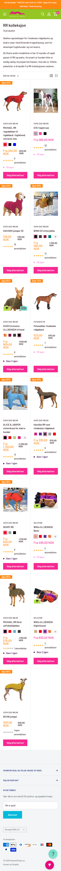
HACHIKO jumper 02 (13, 230)
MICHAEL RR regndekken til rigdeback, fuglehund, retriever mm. (14, 133)
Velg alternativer (15, 175)
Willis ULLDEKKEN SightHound (43, 624)
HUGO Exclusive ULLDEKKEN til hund (13, 328)
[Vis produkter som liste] (56, 75)
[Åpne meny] (4, 14)
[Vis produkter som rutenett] (51, 75)
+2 (25, 438)
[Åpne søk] (43, 14)
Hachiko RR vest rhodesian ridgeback (44, 426)
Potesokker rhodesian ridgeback (45, 328)
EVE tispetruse (41, 127)
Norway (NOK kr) (12, 829)
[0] (55, 14)
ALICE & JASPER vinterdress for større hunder (14, 428)
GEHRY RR (8, 527)
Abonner (12, 814)
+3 (55, 236)
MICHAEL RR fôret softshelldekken (12, 624)
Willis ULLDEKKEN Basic (43, 529)
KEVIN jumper (10, 716)
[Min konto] (49, 14)
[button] (53, 853)
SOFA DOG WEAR (10, 123)
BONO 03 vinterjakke (44, 230)
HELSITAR (38, 523)
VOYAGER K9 (39, 321)
